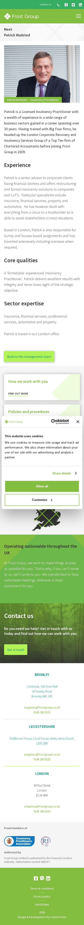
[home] (21, 16)
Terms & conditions (42, 888)
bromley (42, 674)
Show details (61, 473)
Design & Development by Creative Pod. (42, 917)
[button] (78, 16)
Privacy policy (42, 896)
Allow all (42, 486)
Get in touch (15, 650)
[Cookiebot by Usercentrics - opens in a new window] (52, 421)
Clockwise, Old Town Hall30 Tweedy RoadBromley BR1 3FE (42, 691)
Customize (39, 500)
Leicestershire (42, 726)
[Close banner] (77, 421)
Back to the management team (29, 356)
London (42, 773)
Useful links (42, 904)
